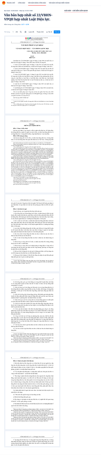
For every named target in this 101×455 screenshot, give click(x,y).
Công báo (21, 3)
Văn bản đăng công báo (37, 3)
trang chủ (11, 3)
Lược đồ (31, 32)
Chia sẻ (57, 32)
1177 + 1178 (25, 24)
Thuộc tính (40, 32)
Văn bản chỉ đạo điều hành (59, 3)
